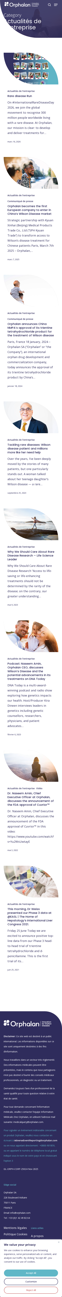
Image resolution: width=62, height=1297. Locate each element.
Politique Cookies (15, 1234)
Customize (31, 1281)
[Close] (59, 1242)
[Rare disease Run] (31, 68)
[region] (31, 1268)
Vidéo (39, 788)
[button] (56, 4)
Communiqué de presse (20, 201)
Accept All (31, 1272)
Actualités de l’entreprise (21, 91)
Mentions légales (15, 1228)
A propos (37, 1236)
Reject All (31, 1290)
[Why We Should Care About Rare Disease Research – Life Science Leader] (31, 524)
